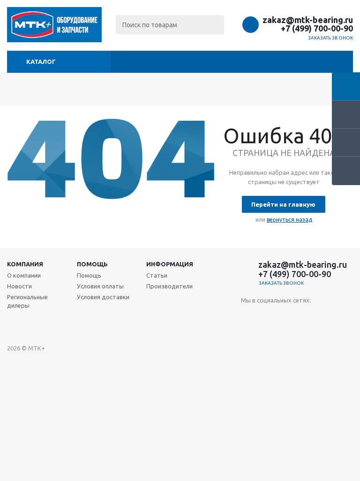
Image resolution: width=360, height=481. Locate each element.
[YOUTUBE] (267, 316)
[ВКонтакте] (248, 316)
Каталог (41, 61)
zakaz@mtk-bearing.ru (307, 20)
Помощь (92, 264)
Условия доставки (103, 297)
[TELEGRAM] (286, 316)
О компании (24, 275)
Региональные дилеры (27, 301)
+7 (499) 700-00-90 (317, 28)
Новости (19, 286)
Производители (169, 286)
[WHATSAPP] (306, 316)
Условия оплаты (100, 286)
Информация (169, 264)
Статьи (156, 275)
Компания (25, 264)
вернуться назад (289, 220)
